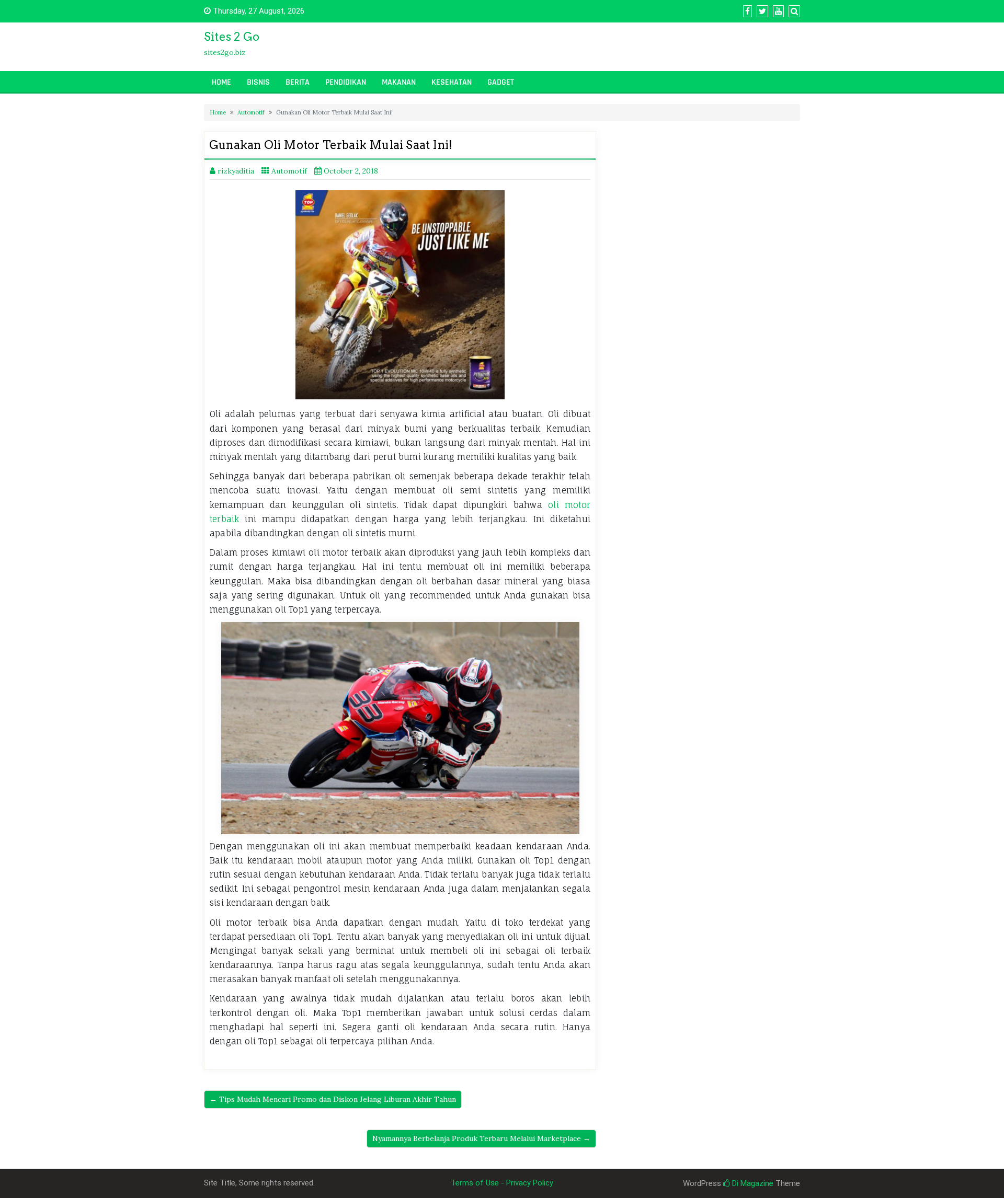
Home (221, 82)
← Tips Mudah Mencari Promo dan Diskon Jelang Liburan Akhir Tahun (333, 1099)
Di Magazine (751, 1183)
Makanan (399, 82)
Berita (298, 82)
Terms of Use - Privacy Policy (502, 1183)
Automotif (251, 112)
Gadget (500, 82)
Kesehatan (451, 82)
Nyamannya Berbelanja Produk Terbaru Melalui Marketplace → (481, 1138)
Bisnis (258, 82)
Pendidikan (345, 82)
